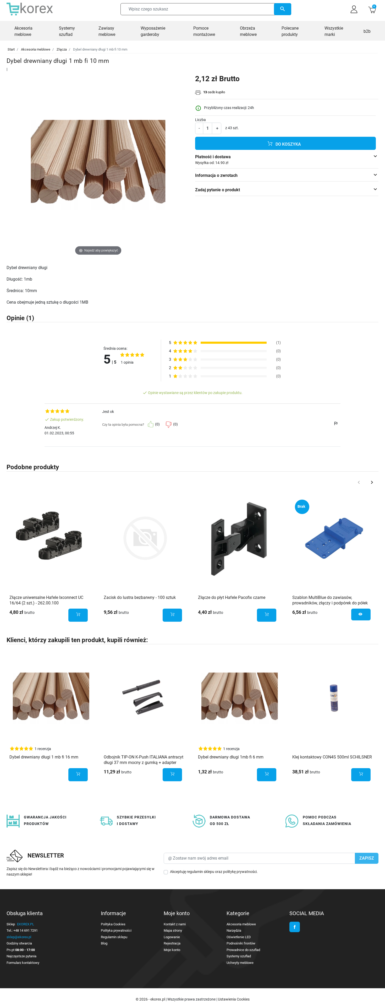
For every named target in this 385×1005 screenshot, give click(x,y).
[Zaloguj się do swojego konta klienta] (354, 9)
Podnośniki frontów (241, 943)
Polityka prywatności (116, 930)
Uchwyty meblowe (240, 963)
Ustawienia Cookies (234, 999)
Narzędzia (234, 930)
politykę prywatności (240, 872)
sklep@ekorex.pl (19, 937)
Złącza (62, 49)
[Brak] (334, 538)
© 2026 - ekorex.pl (151, 999)
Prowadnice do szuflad (243, 950)
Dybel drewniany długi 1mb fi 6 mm (230, 757)
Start (11, 49)
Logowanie (172, 937)
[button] (372, 9)
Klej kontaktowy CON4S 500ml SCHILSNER (332, 757)
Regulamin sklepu (114, 937)
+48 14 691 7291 (25, 930)
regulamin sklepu (200, 872)
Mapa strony (173, 930)
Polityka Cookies (113, 924)
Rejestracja (172, 943)
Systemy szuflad (239, 956)
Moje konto (172, 950)
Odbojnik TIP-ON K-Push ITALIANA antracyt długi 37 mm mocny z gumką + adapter (143, 760)
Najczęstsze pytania (21, 956)
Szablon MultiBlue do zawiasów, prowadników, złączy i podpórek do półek (330, 600)
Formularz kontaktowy (23, 963)
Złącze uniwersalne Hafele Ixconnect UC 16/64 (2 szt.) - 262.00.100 (46, 600)
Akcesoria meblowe (35, 49)
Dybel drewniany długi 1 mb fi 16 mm (43, 757)
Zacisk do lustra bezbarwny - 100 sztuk (140, 597)
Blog (104, 943)
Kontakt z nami (175, 924)
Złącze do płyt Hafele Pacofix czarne (231, 597)
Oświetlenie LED (239, 937)
